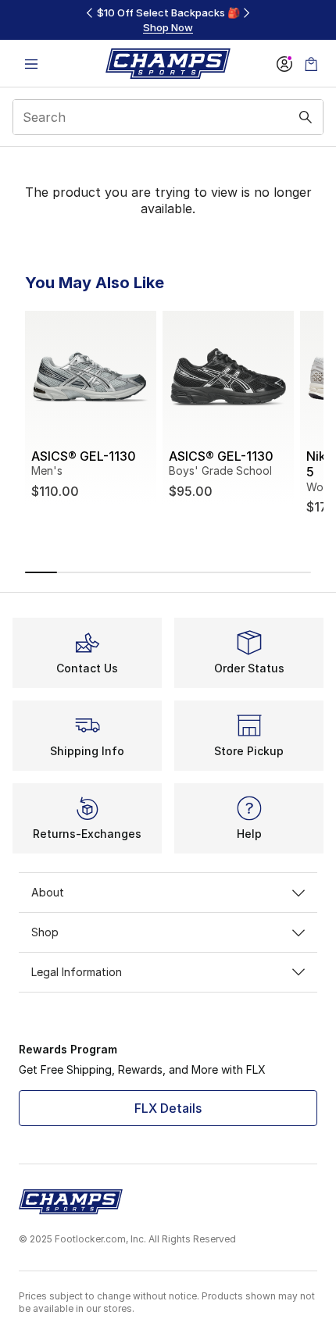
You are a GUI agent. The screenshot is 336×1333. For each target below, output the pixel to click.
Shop (45, 932)
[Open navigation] (31, 64)
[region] (168, 19)
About (47, 892)
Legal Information (76, 971)
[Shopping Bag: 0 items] (311, 64)
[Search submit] (305, 117)
